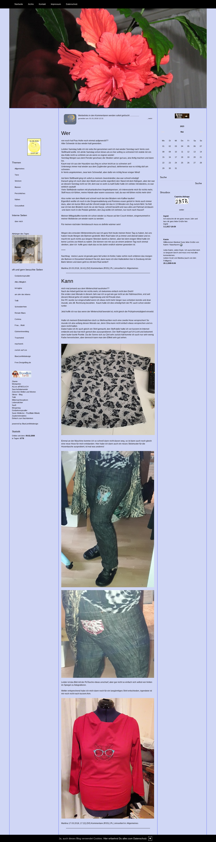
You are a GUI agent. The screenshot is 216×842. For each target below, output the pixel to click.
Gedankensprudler (22, 276)
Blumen (18, 187)
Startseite (18, 4)
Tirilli (16, 301)
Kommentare (97, 268)
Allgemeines (132, 268)
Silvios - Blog (17, 395)
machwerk (19, 344)
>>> (201, 132)
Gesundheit (19, 206)
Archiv (31, 4)
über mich (19, 221)
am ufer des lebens (22, 294)
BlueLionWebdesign (23, 356)
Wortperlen (16, 384)
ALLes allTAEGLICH (20, 387)
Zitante (15, 381)
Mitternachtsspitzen (20, 400)
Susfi (14, 405)
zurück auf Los (21, 350)
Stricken (18, 181)
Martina (64, 268)
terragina (18, 288)
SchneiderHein (21, 307)
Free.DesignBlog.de (23, 362)
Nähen (17, 199)
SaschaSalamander (20, 389)
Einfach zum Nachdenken (22, 418)
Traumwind (19, 338)
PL (112, 268)
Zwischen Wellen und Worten (24, 392)
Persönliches (20, 193)
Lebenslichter (17, 402)
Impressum (56, 4)
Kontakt (42, 4)
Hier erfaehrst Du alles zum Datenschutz (125, 838)
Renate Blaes (20, 313)
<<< (162, 132)
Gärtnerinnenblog (22, 331)
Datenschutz (71, 4)
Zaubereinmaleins (19, 416)
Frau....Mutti (19, 325)
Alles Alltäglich (20, 282)
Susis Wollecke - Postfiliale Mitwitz (26, 413)
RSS (106, 268)
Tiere (17, 175)
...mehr (149, 118)
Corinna (18, 319)
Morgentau (16, 408)
